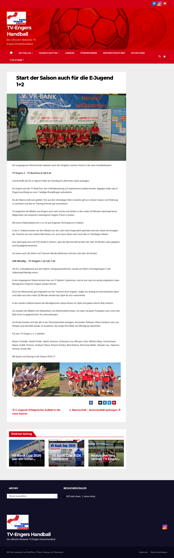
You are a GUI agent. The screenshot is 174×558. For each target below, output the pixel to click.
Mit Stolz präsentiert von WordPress (21, 552)
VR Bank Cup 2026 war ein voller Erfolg (26, 458)
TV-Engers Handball (29, 534)
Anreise (69, 53)
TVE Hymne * (17, 60)
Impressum (143, 552)
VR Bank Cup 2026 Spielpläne (66, 457)
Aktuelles (25, 53)
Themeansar (58, 552)
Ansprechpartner (114, 53)
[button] (160, 56)
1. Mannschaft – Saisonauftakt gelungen (93, 410)
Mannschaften (48, 53)
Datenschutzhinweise (158, 552)
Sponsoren (138, 53)
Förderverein (88, 53)
